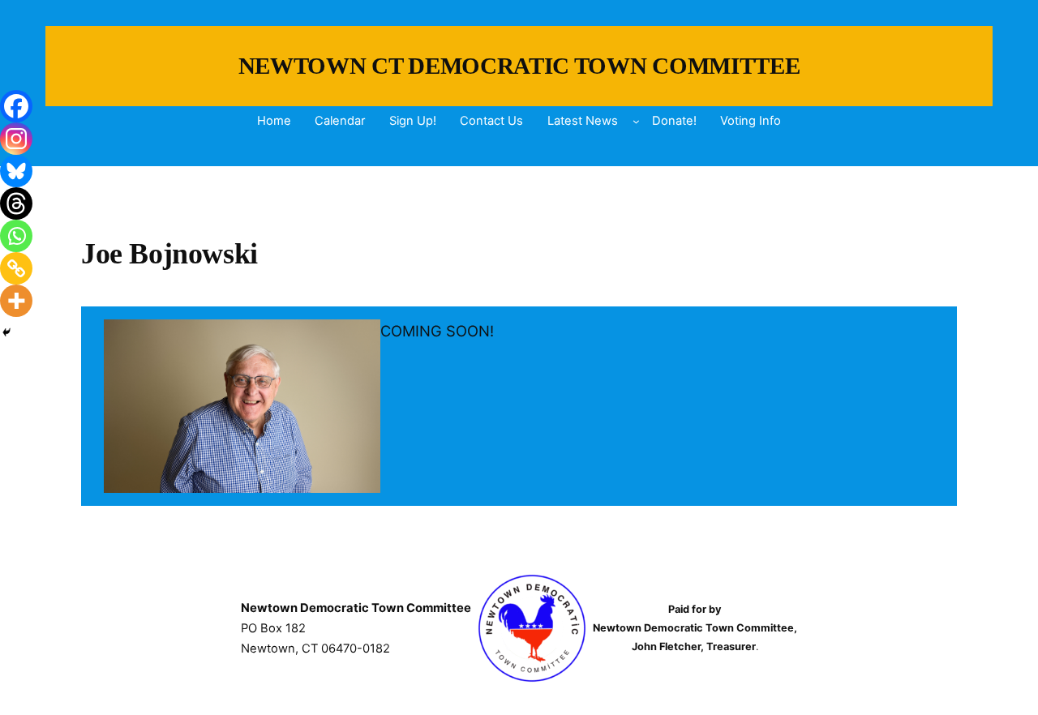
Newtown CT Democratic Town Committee (519, 66)
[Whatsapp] (16, 236)
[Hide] (6, 332)
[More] (16, 301)
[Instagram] (16, 138)
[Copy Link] (16, 268)
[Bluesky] (16, 171)
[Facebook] (16, 106)
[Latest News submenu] (636, 121)
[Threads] (16, 203)
